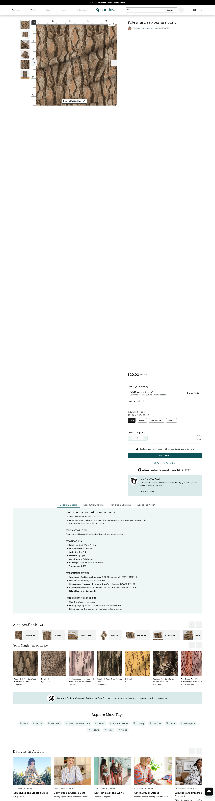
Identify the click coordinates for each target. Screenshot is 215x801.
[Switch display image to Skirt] (25, 54)
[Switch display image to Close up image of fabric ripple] (25, 64)
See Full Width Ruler (74, 101)
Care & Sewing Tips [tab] (94, 504)
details (123, 2)
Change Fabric (193, 393)
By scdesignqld (74, 684)
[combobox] (171, 9)
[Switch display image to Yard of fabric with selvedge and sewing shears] (25, 34)
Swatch (171, 420)
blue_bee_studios (150, 28)
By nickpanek (157, 684)
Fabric (63, 10)
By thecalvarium (46, 682)
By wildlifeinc (17, 684)
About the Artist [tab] (146, 504)
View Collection (147, 492)
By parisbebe (101, 684)
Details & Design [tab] (68, 504)
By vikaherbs (129, 682)
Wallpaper (16, 10)
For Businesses (81, 10)
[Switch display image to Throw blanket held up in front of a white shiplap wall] (25, 74)
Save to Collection (164, 463)
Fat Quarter (156, 420)
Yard (131, 420)
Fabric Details (136, 400)
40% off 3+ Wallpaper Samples (104, 2)
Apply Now (162, 698)
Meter (142, 420)
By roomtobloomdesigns (188, 684)
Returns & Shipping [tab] (121, 504)
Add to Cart (164, 455)
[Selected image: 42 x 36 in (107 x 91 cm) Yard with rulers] (25, 24)
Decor (48, 10)
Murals (33, 10)
